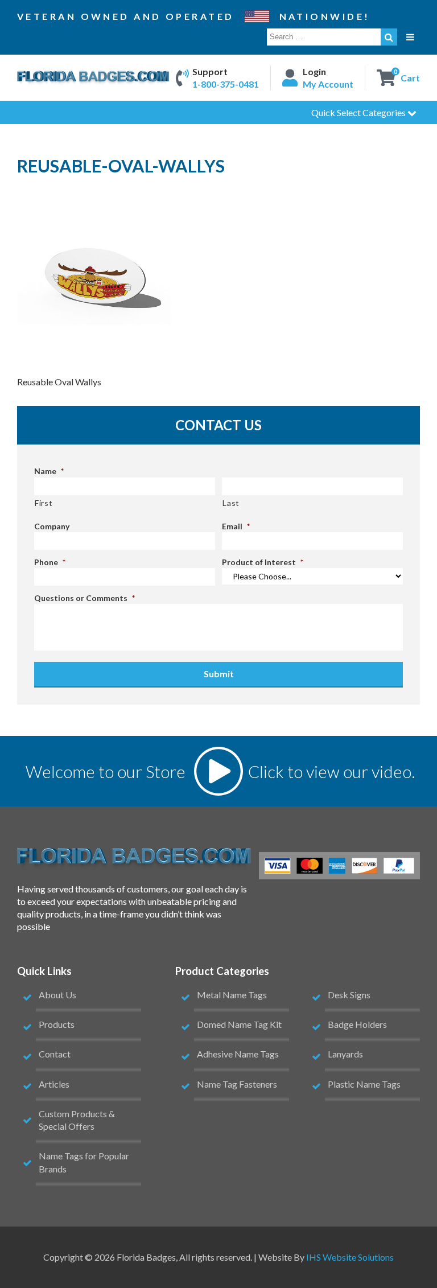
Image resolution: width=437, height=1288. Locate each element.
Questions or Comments (84, 598)
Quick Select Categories (359, 112)
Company (51, 526)
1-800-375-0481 (225, 84)
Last (231, 503)
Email (236, 526)
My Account (328, 84)
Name (49, 471)
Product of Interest (262, 562)
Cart (410, 77)
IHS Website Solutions (350, 1257)
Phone (49, 562)
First (43, 503)
